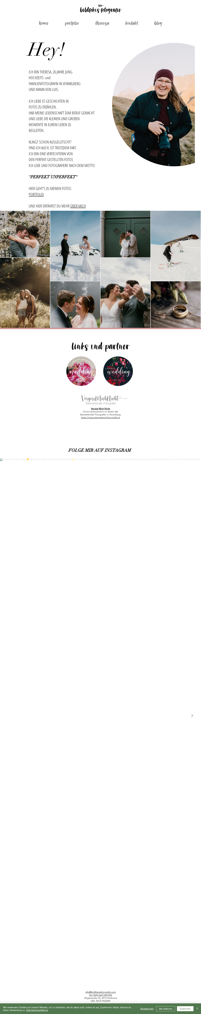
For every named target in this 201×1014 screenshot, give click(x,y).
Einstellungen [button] (147, 1008)
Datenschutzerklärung (37, 1010)
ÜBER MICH (78, 206)
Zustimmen (185, 1008)
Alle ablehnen (165, 1008)
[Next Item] (195, 269)
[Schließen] (197, 1008)
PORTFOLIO (36, 194)
